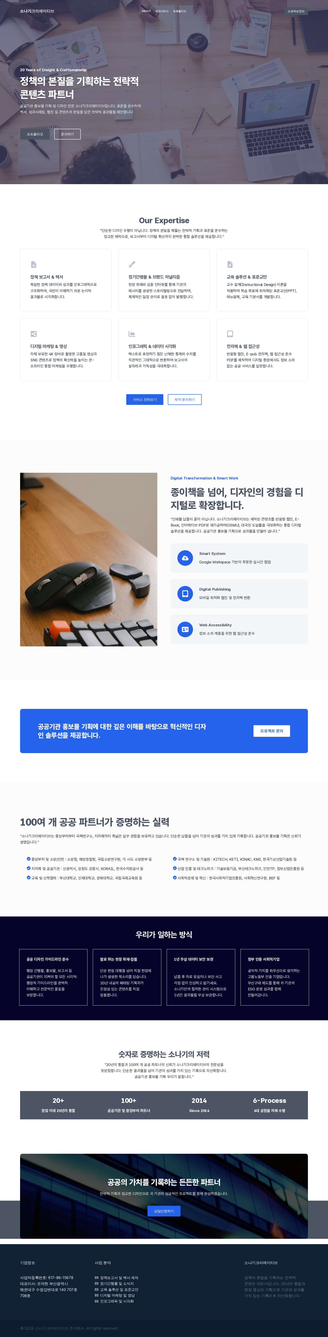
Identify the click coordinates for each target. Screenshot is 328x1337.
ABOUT (146, 11)
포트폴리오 (179, 11)
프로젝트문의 (296, 11)
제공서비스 (162, 11)
